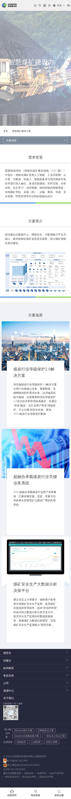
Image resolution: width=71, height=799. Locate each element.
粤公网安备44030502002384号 (23, 764)
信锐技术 (21, 742)
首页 (5, 131)
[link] (5, 131)
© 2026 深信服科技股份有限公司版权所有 (25, 756)
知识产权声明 (56, 773)
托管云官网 (51, 742)
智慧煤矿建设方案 (21, 131)
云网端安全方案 (46, 730)
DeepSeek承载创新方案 (26, 735)
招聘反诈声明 (46, 776)
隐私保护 (29, 773)
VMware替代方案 (23, 730)
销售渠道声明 (12, 776)
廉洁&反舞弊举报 (12, 773)
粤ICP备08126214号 (16, 760)
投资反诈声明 (29, 776)
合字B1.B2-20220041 (14, 769)
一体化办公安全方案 (54, 735)
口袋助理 (35, 742)
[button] (59, 5)
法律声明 (41, 773)
